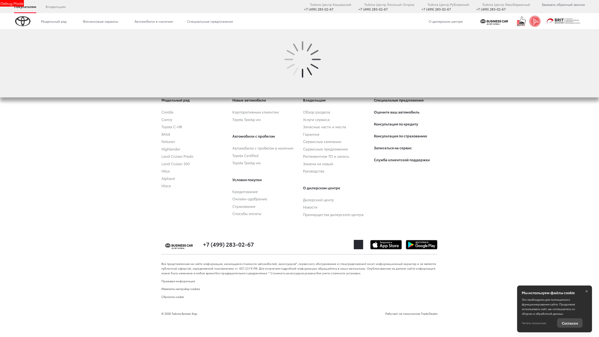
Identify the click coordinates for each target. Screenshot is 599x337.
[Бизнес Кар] (495, 21)
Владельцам (56, 6)
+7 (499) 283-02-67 (318, 9)
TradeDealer (429, 313)
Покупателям (25, 6)
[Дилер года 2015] (521, 21)
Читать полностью (534, 323)
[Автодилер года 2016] (535, 21)
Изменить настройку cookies (180, 289)
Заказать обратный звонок (563, 4)
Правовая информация (178, 281)
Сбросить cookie (172, 297)
